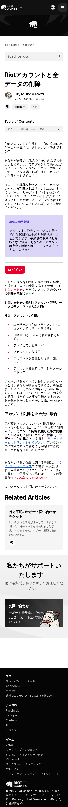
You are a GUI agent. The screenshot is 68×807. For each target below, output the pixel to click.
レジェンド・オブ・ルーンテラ (24, 754)
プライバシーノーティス (20, 681)
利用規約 (11, 690)
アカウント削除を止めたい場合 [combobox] (26, 129)
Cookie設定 (13, 686)
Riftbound (12, 759)
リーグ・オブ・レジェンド (22, 749)
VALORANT (13, 768)
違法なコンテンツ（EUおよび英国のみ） (30, 695)
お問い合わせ (14, 289)
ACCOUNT (28, 45)
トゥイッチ (12, 729)
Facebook (12, 710)
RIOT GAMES (12, 45)
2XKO (9, 744)
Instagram (12, 715)
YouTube (11, 720)
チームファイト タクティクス (23, 764)
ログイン (15, 270)
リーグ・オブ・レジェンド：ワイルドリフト (32, 773)
